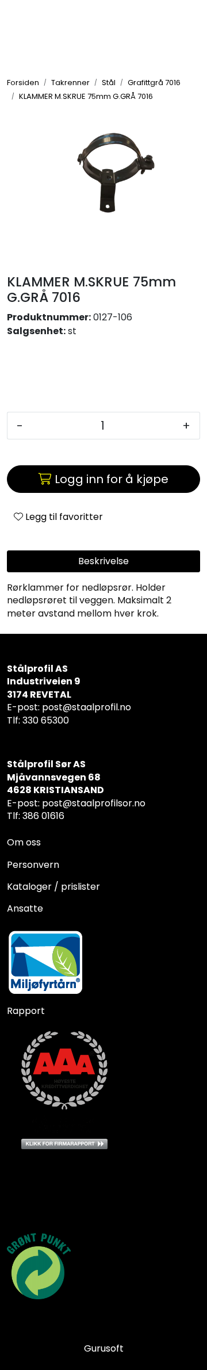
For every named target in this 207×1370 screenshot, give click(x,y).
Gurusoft (104, 1348)
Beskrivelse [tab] (103, 561)
